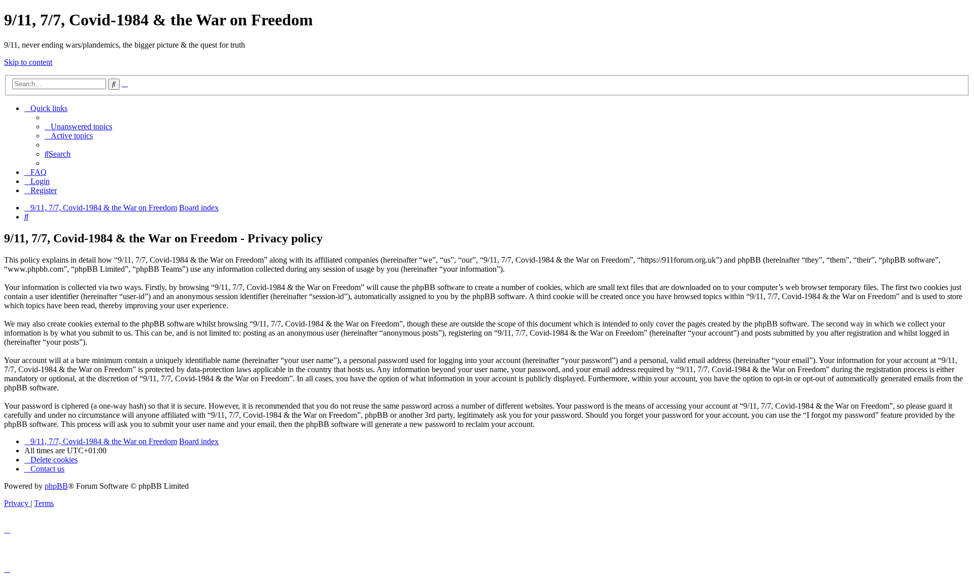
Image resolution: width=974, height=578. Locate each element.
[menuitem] (78, 126)
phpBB (56, 486)
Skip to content (28, 62)
